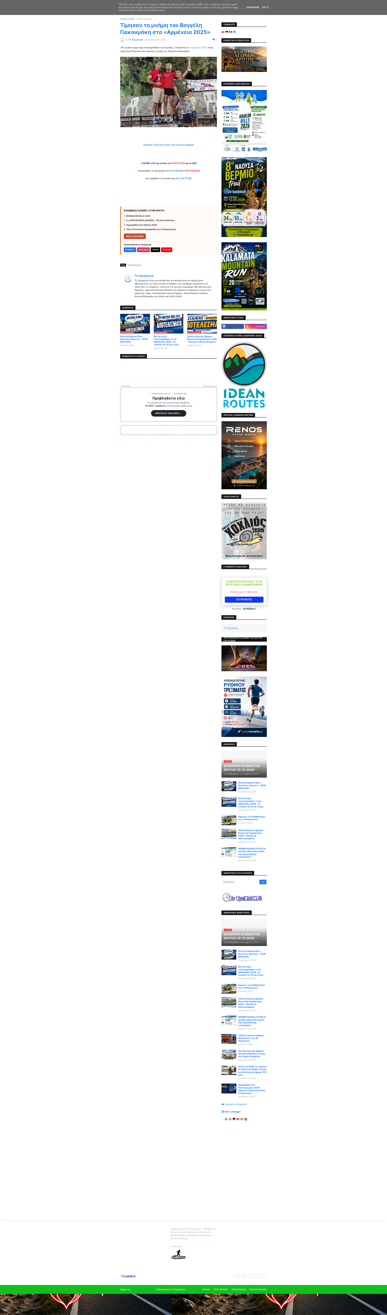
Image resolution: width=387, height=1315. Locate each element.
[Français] (237, 1119)
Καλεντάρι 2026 (134, 236)
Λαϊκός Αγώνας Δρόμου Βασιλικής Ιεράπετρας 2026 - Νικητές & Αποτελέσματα (202, 339)
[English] (222, 32)
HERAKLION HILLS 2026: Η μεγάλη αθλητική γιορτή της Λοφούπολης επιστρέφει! (251, 852)
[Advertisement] (244, 1171)
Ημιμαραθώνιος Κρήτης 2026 (141, 225)
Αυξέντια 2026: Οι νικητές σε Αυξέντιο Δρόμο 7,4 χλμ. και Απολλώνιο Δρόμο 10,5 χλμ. (252, 1070)
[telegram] (264, 1275)
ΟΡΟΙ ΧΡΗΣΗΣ (221, 1289)
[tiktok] (257, 1275)
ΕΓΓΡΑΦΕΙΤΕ (244, 599)
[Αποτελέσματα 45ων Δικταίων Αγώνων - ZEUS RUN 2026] (228, 786)
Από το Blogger (232, 1111)
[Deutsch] (226, 32)
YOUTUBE (167, 250)
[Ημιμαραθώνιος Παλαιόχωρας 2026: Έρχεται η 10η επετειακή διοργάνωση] (228, 1088)
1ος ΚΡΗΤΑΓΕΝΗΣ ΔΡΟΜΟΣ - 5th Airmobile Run (150, 220)
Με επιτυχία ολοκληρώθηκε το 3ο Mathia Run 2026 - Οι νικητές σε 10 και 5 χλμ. (166, 340)
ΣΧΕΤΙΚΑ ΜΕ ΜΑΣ (258, 1289)
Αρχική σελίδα (127, 19)
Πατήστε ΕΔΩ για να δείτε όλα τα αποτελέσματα (168, 144)
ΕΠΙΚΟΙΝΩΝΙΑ (239, 1289)
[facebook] (232, 326)
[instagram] (244, 1275)
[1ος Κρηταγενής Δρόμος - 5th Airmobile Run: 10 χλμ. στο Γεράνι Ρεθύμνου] (228, 1054)
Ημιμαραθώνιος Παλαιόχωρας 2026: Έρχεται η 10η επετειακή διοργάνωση (251, 1089)
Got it (265, 7)
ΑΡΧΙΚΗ (206, 1289)
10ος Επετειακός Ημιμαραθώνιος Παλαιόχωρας (151, 229)
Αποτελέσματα (144, 19)
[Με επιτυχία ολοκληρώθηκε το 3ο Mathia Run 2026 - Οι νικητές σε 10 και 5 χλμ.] (228, 802)
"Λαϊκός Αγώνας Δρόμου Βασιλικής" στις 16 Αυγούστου (251, 1038)
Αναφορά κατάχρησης (236, 1104)
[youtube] (251, 1275)
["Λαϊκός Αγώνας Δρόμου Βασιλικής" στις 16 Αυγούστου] (228, 1039)
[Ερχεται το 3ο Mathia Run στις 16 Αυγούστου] (228, 820)
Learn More (252, 7)
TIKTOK (155, 250)
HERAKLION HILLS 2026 (138, 216)
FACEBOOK (176, 170)
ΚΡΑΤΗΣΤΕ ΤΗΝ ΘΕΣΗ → (168, 413)
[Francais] (230, 32)
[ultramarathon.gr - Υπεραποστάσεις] (178, 1259)
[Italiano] (241, 1119)
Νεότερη (126, 386)
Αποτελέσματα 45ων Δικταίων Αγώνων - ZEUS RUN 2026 (134, 339)
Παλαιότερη (209, 386)
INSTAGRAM (143, 250)
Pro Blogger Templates (143, 1289)
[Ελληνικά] (234, 32)
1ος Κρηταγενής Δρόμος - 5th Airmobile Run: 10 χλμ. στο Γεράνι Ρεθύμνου (252, 1054)
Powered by (237, 609)
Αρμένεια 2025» (199, 47)
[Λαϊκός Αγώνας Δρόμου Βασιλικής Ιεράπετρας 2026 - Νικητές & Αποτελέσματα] (228, 834)
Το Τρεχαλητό (144, 275)
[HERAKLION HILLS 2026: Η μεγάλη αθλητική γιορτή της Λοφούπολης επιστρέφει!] (228, 852)
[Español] (245, 1119)
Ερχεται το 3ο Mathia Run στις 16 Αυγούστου (251, 818)
